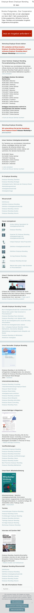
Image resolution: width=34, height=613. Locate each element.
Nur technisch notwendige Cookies (17, 606)
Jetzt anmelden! (7, 73)
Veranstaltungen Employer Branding (12, 511)
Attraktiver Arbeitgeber (9, 337)
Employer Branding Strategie (10, 182)
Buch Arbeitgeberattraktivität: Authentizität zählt (16, 309)
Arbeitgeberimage (7, 191)
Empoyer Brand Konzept (9, 389)
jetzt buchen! (21, 53)
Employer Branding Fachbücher (11, 451)
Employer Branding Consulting (11, 384)
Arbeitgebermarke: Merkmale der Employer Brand (17, 184)
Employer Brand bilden (9, 391)
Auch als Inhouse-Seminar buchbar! (13, 117)
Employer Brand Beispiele (9, 398)
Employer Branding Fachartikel (11, 454)
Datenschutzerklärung (17, 609)
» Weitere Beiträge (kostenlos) (11, 442)
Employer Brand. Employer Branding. (15, 2)
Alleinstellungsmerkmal (9, 186)
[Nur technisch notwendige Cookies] (32, 602)
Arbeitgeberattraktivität (9, 188)
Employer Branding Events (10, 513)
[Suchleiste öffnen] (33, 1)
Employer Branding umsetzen (11, 395)
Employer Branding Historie (10, 213)
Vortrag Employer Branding (18, 256)
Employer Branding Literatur (10, 208)
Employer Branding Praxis (9, 405)
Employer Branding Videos (10, 458)
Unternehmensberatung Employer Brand (14, 386)
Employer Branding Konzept (18, 261)
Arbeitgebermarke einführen (10, 393)
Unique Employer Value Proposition (20, 242)
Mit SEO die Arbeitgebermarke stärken (13, 325)
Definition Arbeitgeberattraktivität (12, 206)
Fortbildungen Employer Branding (12, 516)
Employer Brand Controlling (10, 402)
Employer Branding (15, 229)
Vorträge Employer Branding (10, 523)
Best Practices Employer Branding (12, 463)
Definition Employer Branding (11, 204)
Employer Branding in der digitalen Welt (14, 318)
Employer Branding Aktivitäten (11, 400)
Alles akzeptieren (17, 602)
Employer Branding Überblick (11, 179)
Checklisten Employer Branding (11, 449)
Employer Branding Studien (10, 211)
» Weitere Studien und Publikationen (13, 562)
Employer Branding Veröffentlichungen (13, 456)
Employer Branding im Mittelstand (12, 335)
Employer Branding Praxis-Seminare (12, 316)
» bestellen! (8, 377)
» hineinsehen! (9, 504)
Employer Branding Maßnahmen (11, 465)
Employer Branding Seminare (10, 518)
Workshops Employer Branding (11, 525)
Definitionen (5, 202)
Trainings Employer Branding (10, 520)
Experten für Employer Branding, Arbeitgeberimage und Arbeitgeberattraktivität (20, 236)
